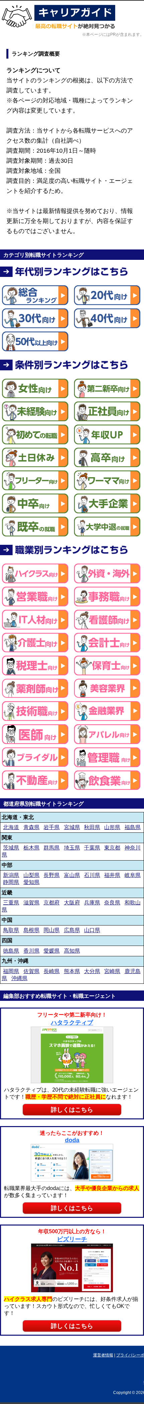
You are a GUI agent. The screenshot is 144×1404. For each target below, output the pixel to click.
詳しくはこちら (72, 1109)
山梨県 (31, 875)
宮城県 (72, 827)
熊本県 (72, 971)
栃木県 (31, 848)
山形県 (112, 827)
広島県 (72, 930)
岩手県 (52, 827)
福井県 (112, 875)
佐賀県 (31, 971)
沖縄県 (19, 978)
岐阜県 (133, 875)
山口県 (92, 930)
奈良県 (112, 902)
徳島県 (11, 951)
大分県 (92, 971)
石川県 (92, 875)
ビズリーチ (72, 1239)
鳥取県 (11, 930)
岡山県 (52, 930)
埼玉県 (72, 848)
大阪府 (72, 902)
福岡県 (11, 971)
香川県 (31, 951)
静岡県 (11, 882)
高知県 (72, 951)
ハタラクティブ (72, 1022)
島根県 (31, 930)
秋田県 (92, 827)
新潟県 (11, 875)
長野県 (52, 875)
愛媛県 (52, 951)
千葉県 (92, 848)
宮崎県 (112, 971)
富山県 (72, 875)
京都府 (52, 902)
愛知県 (31, 882)
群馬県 (52, 848)
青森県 (31, 827)
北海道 (11, 827)
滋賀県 (31, 902)
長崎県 (52, 971)
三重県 (11, 902)
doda (72, 1140)
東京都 (112, 848)
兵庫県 (92, 902)
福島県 (133, 827)
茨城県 (11, 848)
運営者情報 (103, 1355)
